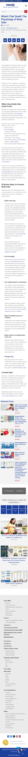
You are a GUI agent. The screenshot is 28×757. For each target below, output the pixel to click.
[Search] (25, 11)
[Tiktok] (17, 736)
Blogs (6, 675)
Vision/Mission (9, 615)
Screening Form (9, 727)
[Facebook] (8, 736)
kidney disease (14, 141)
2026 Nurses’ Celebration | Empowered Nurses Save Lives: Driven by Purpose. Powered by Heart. (14, 560)
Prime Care (8, 702)
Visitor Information (10, 655)
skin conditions (10, 396)
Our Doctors (7, 641)
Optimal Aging (8, 700)
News (6, 681)
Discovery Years (9, 696)
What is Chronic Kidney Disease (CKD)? (20, 454)
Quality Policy (8, 613)
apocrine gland (6, 171)
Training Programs (10, 723)
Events (7, 677)
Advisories (8, 673)
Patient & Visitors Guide (11, 648)
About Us (7, 603)
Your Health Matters (10, 690)
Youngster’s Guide (9, 706)
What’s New (7, 671)
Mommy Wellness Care (11, 698)
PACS (6, 666)
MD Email (7, 660)
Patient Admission (9, 651)
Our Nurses (7, 643)
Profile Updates (9, 662)
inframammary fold (16, 261)
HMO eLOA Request (10, 717)
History (7, 609)
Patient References (10, 653)
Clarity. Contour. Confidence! (14, 583)
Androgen (19, 113)
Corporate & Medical (10, 622)
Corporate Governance (11, 627)
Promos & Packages (10, 683)
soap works (16, 208)
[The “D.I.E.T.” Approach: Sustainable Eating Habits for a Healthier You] (14, 526)
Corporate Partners (10, 605)
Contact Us (7, 625)
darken (19, 311)
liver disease (22, 139)
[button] (26, 5)
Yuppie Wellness (9, 708)
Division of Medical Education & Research (15, 713)
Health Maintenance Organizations (13, 607)
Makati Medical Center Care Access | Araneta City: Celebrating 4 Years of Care (20, 419)
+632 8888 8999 (18, 1)
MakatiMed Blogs (12, 28)
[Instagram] (14, 736)
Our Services (8, 646)
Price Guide (7, 669)
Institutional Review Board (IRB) (13, 630)
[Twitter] (11, 736)
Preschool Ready (9, 704)
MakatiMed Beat (8, 637)
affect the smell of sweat (19, 367)
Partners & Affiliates (10, 611)
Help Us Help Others (10, 715)
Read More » (17, 413)
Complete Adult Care (10, 694)
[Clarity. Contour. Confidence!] (14, 576)
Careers (6, 618)
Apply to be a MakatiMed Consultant (14, 620)
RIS (6, 664)
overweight (10, 129)
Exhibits (7, 679)
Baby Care (7, 692)
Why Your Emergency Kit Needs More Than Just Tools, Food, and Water (20, 433)
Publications (8, 685)
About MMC (7, 600)
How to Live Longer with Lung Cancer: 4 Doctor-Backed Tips (21, 407)
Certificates (8, 725)
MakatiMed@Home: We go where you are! (21, 444)
